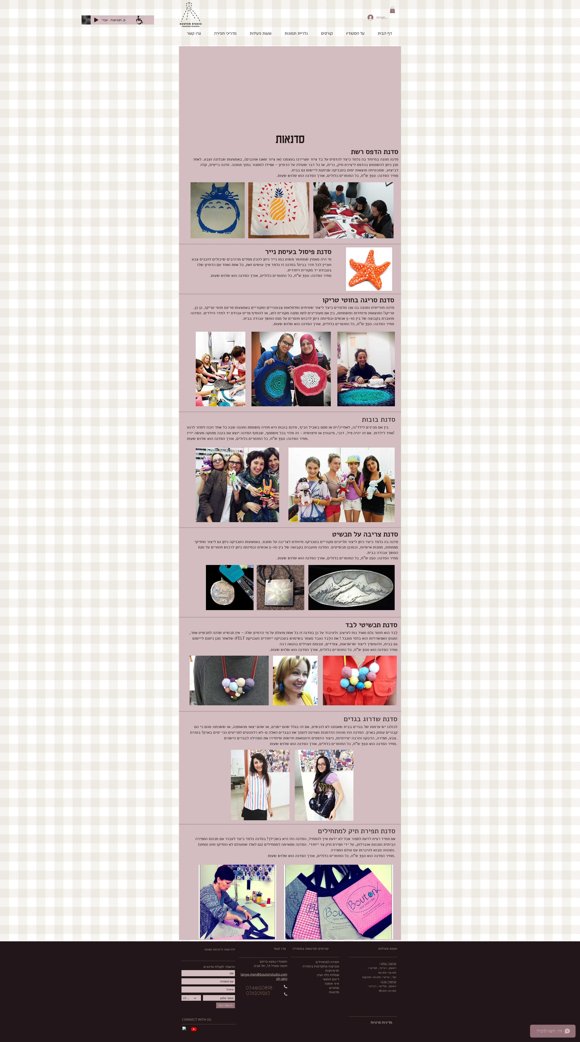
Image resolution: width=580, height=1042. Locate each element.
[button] (392, 10)
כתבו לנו (281, 978)
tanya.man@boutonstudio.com (264, 974)
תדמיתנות (332, 970)
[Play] (96, 20)
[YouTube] (193, 1029)
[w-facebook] (185, 1029)
